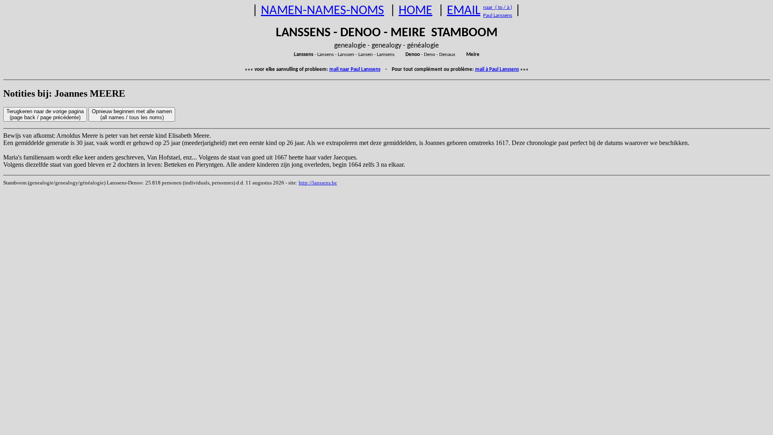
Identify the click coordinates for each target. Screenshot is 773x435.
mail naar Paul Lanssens (354, 69)
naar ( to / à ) (497, 7)
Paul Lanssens (497, 15)
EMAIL (463, 10)
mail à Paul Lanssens (497, 69)
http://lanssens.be (318, 183)
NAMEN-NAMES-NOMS (322, 10)
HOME (415, 10)
